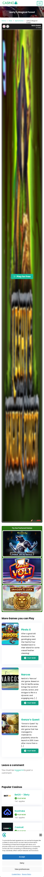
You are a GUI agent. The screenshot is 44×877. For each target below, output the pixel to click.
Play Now (31, 658)
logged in (19, 770)
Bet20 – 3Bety (22, 794)
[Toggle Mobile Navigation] (39, 3)
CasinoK (19, 827)
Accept (22, 857)
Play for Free (23, 276)
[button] (40, 835)
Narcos (25, 674)
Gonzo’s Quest (30, 719)
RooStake (20, 811)
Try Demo (22, 543)
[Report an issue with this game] (4, 26)
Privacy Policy (26, 874)
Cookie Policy (16, 874)
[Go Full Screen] (7, 26)
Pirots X (26, 629)
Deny (22, 863)
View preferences (22, 869)
